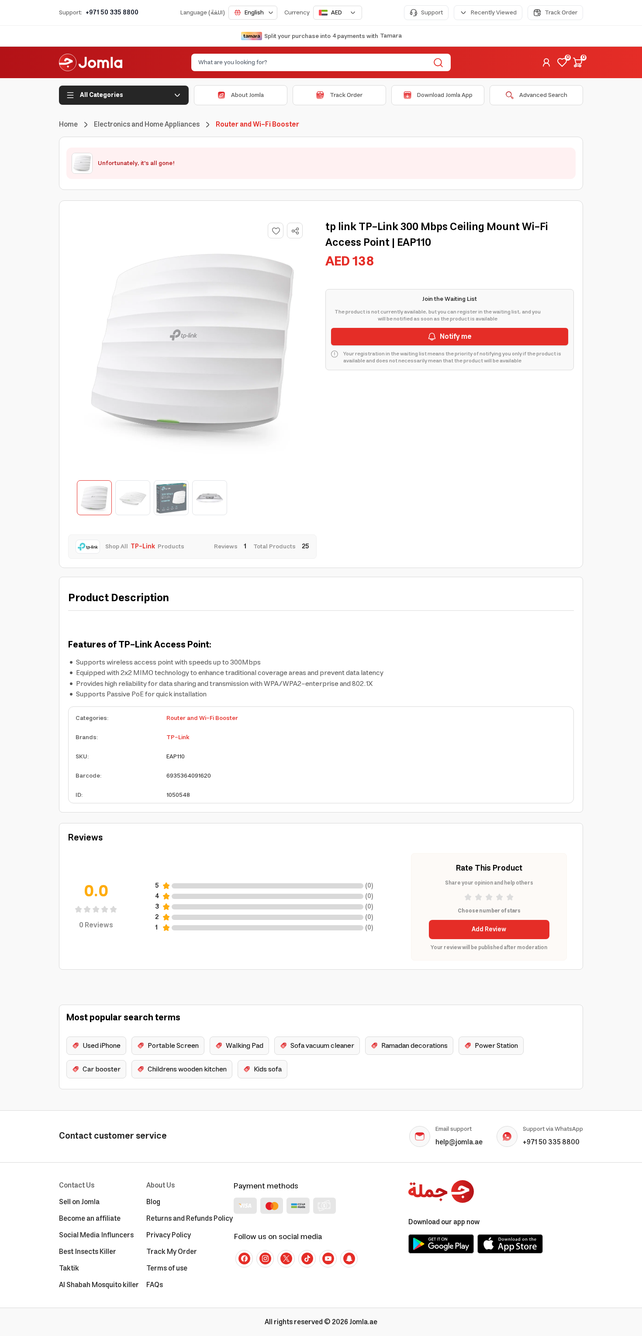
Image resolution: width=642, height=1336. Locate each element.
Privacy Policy (168, 1235)
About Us (160, 1185)
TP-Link (178, 737)
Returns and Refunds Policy (189, 1218)
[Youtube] (328, 1258)
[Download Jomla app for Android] (441, 1243)
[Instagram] (265, 1258)
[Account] (546, 62)
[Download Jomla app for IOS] (510, 1243)
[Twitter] (286, 1258)
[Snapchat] (348, 1258)
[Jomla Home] (90, 62)
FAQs (154, 1285)
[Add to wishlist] (275, 230)
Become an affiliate (90, 1218)
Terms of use (166, 1268)
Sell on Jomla (79, 1202)
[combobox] (252, 13)
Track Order (561, 12)
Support (432, 12)
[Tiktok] (307, 1258)
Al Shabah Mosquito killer (99, 1285)
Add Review (489, 929)
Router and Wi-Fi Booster (202, 718)
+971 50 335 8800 (112, 12)
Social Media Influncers (96, 1235)
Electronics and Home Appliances (147, 124)
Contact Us (76, 1185)
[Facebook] (244, 1258)
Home (68, 124)
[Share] (295, 231)
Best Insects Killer (87, 1251)
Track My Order (171, 1251)
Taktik (69, 1268)
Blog (153, 1202)
